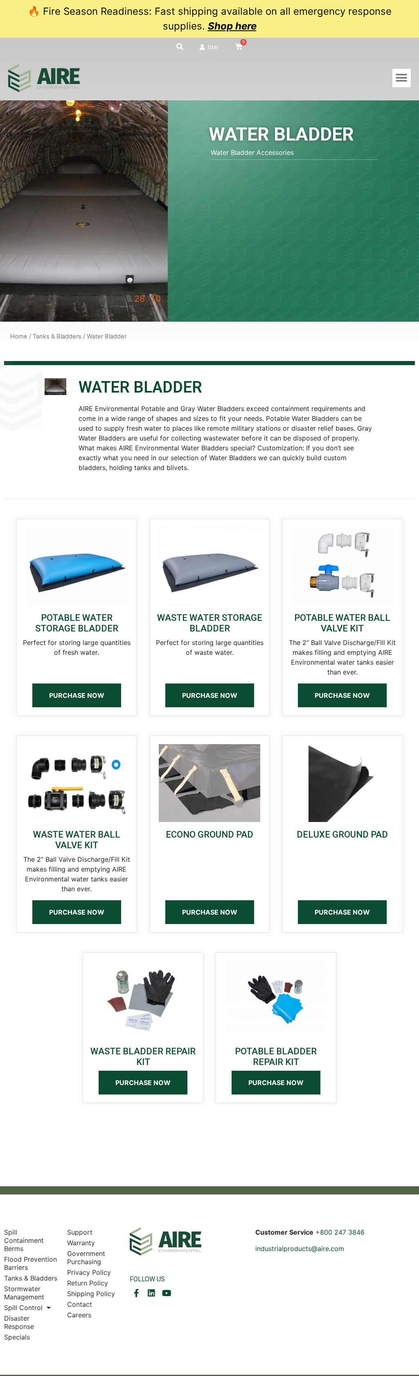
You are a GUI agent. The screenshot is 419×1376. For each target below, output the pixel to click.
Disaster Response (19, 1322)
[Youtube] (166, 1293)
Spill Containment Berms (24, 1240)
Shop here (232, 26)
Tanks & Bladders (57, 336)
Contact (79, 1304)
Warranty (81, 1243)
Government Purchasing (86, 1257)
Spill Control (23, 1307)
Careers (79, 1315)
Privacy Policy (89, 1272)
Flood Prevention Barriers (30, 1263)
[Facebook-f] (136, 1293)
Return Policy (87, 1283)
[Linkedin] (151, 1293)
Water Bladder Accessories (252, 152)
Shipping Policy (91, 1294)
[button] (179, 46)
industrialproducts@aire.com (299, 1248)
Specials (17, 1337)
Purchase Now (76, 695)
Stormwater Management (24, 1293)
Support (79, 1232)
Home (18, 336)
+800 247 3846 (340, 1232)
